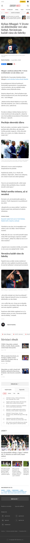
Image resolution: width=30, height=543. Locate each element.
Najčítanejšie (8, 389)
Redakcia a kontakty (6, 506)
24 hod (9, 393)
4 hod (5, 393)
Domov (3, 490)
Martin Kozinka (5, 60)
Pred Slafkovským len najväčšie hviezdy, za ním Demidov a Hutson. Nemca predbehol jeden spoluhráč (13, 17)
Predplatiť (23, 1)
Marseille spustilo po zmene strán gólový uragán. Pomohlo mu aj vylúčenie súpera (5, 471)
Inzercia (3, 531)
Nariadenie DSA (22, 531)
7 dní (14, 393)
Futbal (8, 490)
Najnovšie (21, 389)
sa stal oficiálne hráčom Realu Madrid (17, 79)
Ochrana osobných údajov (12, 531)
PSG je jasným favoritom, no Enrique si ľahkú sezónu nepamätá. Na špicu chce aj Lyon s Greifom (17, 472)
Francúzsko (15, 490)
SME (18, 393)
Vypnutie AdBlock (19, 506)
